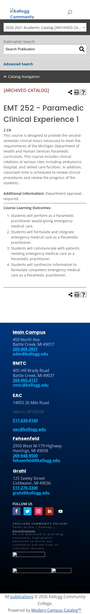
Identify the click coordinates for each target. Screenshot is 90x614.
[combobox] (45, 27)
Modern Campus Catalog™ (56, 610)
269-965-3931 (25, 349)
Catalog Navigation (24, 76)
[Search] (81, 49)
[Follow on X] (28, 511)
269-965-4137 (25, 380)
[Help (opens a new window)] (83, 92)
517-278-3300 (25, 488)
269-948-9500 (25, 455)
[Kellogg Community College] (25, 13)
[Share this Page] (70, 92)
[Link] (28, 556)
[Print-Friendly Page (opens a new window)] (77, 92)
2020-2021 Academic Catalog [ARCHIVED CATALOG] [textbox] (46, 27)
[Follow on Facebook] (16, 511)
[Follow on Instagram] (38, 511)
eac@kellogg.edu (29, 429)
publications (22, 596)
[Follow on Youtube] (60, 511)
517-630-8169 (25, 420)
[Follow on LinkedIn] (50, 511)
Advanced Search (18, 64)
